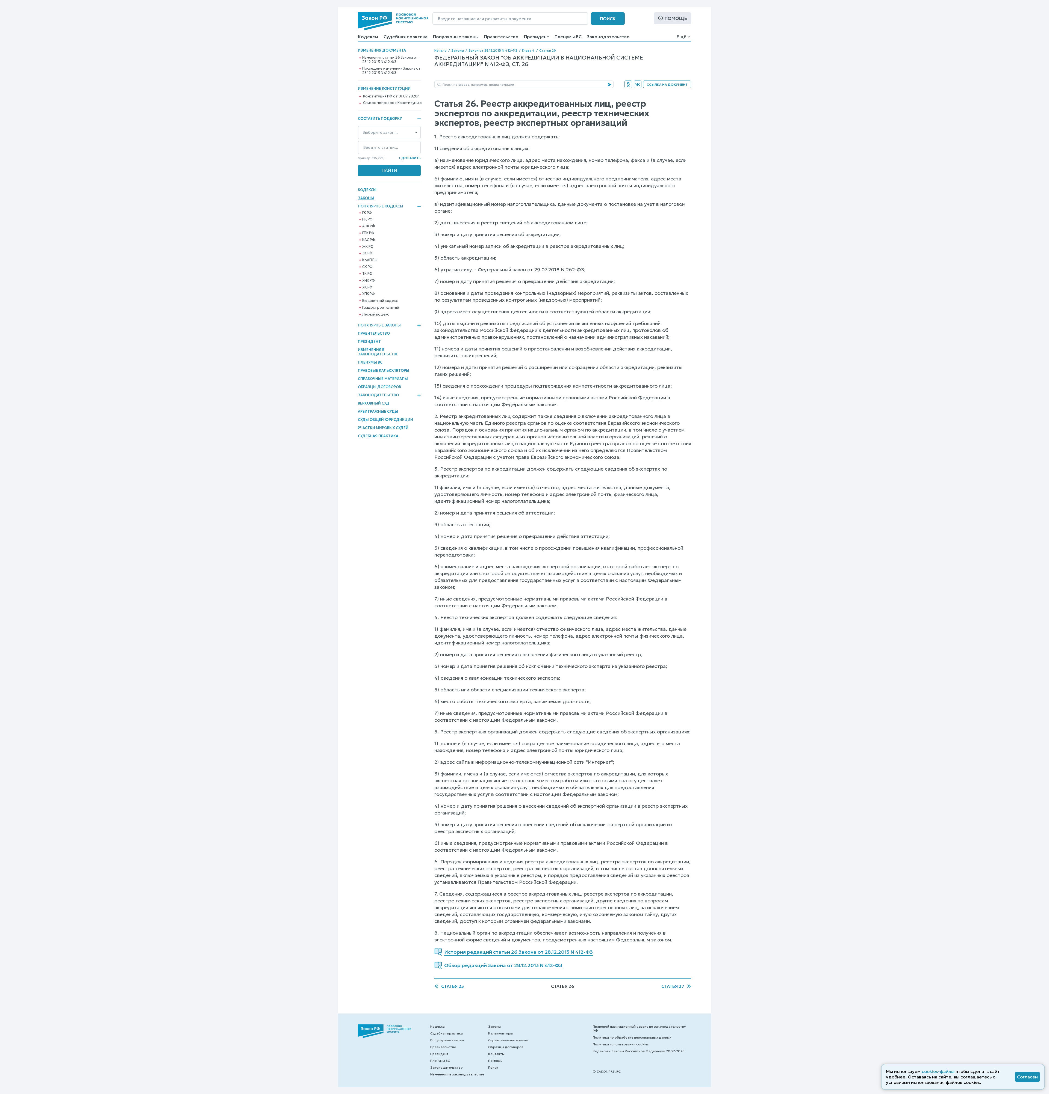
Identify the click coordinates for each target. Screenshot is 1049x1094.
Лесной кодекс (375, 314)
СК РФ (367, 267)
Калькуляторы (500, 1033)
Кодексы (368, 36)
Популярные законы (456, 36)
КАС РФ (368, 240)
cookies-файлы (938, 1071)
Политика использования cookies (621, 1044)
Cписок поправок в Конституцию (392, 103)
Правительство (501, 36)
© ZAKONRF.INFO (607, 1071)
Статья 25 (452, 986)
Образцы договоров (379, 387)
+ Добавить (409, 158)
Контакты (496, 1054)
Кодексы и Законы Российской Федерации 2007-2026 (639, 1051)
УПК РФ (368, 294)
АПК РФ (368, 226)
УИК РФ (368, 280)
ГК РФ (367, 213)
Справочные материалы (383, 378)
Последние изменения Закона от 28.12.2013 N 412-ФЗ (391, 70)
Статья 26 (547, 50)
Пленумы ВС (568, 36)
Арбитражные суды (378, 411)
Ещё (681, 36)
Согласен (1027, 1077)
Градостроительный (380, 307)
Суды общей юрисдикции (385, 419)
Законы (366, 198)
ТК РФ (367, 274)
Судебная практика (406, 36)
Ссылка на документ (667, 84)
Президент (536, 36)
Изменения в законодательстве (378, 351)
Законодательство (608, 36)
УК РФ (367, 287)
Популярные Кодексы (380, 206)
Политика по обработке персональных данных (632, 1037)
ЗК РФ (367, 253)
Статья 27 (672, 986)
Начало (440, 50)
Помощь (676, 18)
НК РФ (367, 219)
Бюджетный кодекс (380, 301)
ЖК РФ (367, 247)
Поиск (608, 18)
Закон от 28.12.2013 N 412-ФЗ (492, 50)
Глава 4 (528, 50)
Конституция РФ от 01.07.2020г (391, 96)
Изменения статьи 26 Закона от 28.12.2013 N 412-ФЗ (390, 59)
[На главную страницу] (393, 21)
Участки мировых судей (383, 428)
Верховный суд (373, 403)
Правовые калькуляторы (383, 370)
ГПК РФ (368, 233)
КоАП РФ (370, 260)
